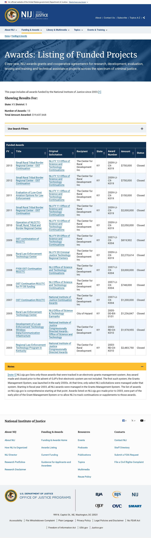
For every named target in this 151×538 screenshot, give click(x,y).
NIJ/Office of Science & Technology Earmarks (61, 313)
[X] (134, 422)
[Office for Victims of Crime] (117, 508)
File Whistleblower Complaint (40, 520)
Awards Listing (49, 447)
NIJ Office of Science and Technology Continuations (60, 270)
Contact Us (109, 17)
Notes (11, 366)
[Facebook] (125, 422)
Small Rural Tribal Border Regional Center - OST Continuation (29, 165)
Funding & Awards (19, 36)
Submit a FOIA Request (126, 454)
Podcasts (83, 447)
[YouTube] (143, 422)
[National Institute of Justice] (135, 497)
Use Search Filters (18, 128)
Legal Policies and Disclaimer (109, 520)
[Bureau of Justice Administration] (99, 497)
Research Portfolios (15, 462)
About (98, 17)
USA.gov (83, 527)
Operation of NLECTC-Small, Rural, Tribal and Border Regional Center (29, 225)
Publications (84, 454)
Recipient (82, 151)
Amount (125, 151)
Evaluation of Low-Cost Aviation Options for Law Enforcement (29, 195)
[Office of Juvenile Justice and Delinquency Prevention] (99, 508)
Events (81, 440)
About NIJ (10, 440)
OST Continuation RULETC (30, 300)
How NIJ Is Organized (16, 447)
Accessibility (15, 520)
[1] (99, 91)
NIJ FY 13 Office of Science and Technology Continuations (59, 165)
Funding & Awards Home (54, 440)
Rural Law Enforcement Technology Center (29, 255)
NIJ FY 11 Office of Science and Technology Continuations (59, 195)
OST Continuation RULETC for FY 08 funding (30, 285)
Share (146, 20)
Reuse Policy (84, 476)
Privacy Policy (84, 520)
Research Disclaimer (15, 469)
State (99, 151)
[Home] (35, 15)
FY (9, 153)
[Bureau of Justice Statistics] (117, 498)
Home (7, 36)
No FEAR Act (133, 520)
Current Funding (49, 454)
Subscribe (122, 17)
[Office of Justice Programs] (12, 15)
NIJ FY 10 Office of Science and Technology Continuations (59, 225)
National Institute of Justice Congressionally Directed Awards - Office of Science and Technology (61, 330)
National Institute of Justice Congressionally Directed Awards (60, 348)
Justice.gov (97, 527)
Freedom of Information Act (62, 527)
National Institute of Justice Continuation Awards (60, 300)
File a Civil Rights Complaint (129, 462)
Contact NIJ (120, 440)
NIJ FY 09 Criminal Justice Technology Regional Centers (59, 255)
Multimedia (84, 469)
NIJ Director (11, 454)
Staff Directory (122, 447)
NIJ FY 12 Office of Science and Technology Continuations (59, 180)
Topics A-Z (135, 17)
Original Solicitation (55, 153)
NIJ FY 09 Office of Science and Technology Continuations (59, 240)
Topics (81, 462)
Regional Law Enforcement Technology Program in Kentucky (31, 347)
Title (18, 151)
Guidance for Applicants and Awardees (56, 464)
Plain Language (65, 520)
